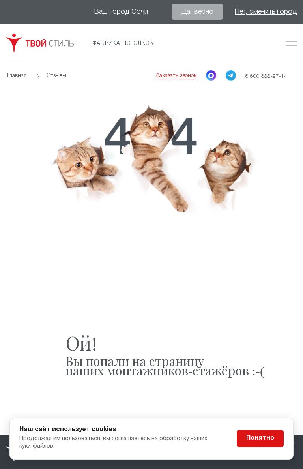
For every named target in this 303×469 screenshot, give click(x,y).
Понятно (260, 438)
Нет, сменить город (266, 12)
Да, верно (197, 12)
